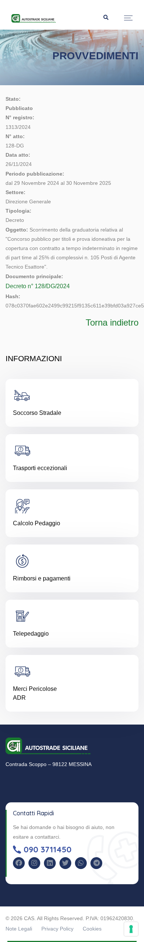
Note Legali (19, 929)
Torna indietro (112, 322)
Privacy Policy (57, 929)
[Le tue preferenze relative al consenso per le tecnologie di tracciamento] (131, 929)
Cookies (92, 929)
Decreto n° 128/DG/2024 (38, 286)
